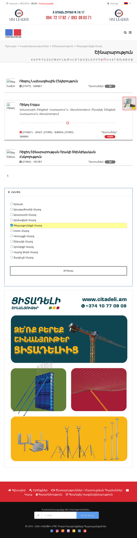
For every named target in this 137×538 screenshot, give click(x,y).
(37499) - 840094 (53, 132)
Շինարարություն (62, 46)
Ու (120, 59)
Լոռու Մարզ (21, 230)
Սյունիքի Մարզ (24, 246)
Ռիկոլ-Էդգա (30, 104)
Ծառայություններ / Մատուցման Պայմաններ (89, 490)
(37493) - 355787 (32, 161)
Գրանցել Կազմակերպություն (91, 494)
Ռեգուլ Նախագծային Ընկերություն (48, 81)
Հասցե (16, 192)
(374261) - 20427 (32, 132)
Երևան (18, 204)
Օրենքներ (40, 490)
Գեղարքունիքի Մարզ (89, 46)
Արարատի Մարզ (25, 214)
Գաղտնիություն (50, 494)
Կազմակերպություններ (34, 46)
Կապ (28, 494)
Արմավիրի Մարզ (25, 220)
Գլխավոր (11, 46)
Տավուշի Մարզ (23, 257)
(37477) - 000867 (32, 86)
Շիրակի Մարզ (23, 241)
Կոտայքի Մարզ (24, 236)
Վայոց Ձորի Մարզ (26, 252)
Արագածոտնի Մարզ (27, 209)
